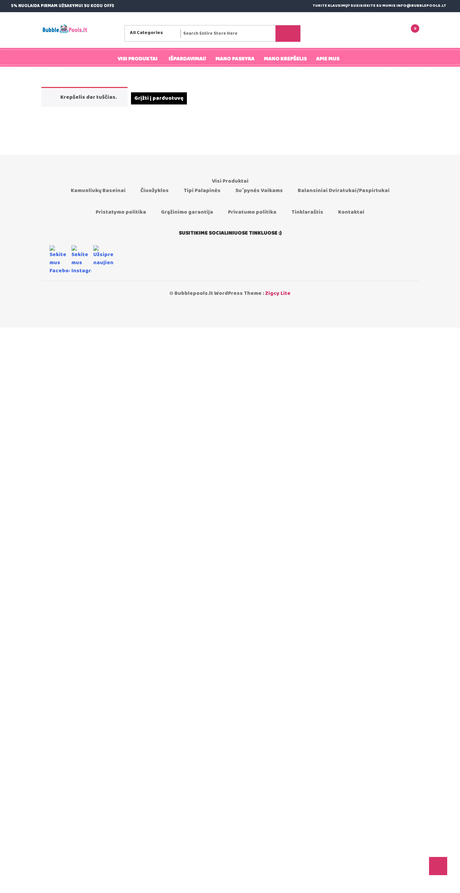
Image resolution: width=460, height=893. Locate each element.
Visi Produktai (230, 181)
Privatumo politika (252, 212)
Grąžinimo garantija (187, 212)
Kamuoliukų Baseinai (98, 190)
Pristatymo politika (121, 212)
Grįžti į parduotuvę (159, 98)
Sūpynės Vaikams (259, 190)
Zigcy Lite (278, 293)
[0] (405, 33)
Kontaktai (351, 212)
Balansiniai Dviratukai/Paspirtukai (344, 190)
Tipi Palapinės (202, 190)
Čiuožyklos (154, 190)
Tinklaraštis (307, 212)
